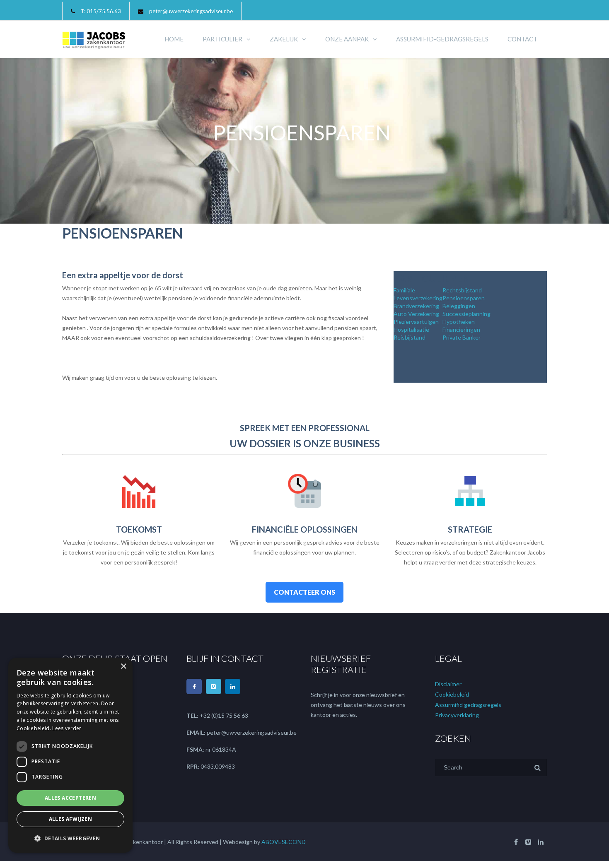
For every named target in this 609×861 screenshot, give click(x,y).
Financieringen (461, 329)
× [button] (123, 666)
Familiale (404, 290)
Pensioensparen (463, 297)
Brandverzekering (416, 305)
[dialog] (70, 755)
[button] (70, 838)
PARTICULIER (222, 39)
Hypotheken (458, 321)
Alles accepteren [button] (70, 797)
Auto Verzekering (416, 313)
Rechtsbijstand (462, 290)
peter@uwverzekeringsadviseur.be (191, 11)
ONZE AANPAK (347, 39)
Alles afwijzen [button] (70, 818)
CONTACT (522, 39)
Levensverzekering (418, 297)
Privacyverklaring (457, 715)
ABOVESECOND (283, 841)
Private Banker (461, 337)
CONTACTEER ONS (304, 592)
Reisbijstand (409, 337)
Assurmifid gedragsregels (468, 704)
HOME (174, 39)
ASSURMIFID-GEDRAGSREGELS (442, 39)
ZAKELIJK (284, 39)
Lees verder (66, 728)
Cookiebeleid (452, 694)
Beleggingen (458, 305)
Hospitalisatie (411, 329)
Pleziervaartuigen (416, 321)
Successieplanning (466, 313)
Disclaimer (448, 683)
